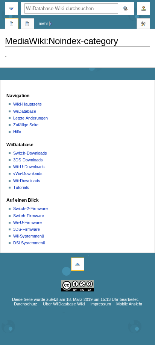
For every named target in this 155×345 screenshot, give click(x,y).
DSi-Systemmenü (29, 243)
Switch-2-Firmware (30, 208)
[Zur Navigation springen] (11, 8)
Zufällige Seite (25, 125)
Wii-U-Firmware (27, 222)
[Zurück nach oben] (77, 264)
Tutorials (21, 187)
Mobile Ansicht (129, 304)
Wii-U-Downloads (29, 166)
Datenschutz (25, 304)
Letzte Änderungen (30, 118)
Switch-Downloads (30, 153)
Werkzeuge (143, 24)
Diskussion (27, 24)
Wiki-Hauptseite (27, 104)
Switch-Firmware (28, 215)
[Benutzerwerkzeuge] (143, 8)
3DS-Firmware (26, 229)
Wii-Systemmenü (28, 236)
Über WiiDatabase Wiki (64, 304)
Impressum (100, 304)
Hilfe (17, 131)
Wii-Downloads (26, 180)
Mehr (43, 23)
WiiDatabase (24, 111)
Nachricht (11, 24)
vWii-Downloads (28, 173)
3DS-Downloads (28, 160)
